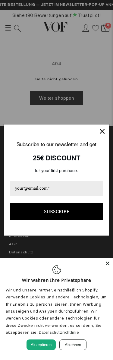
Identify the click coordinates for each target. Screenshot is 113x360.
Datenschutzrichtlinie (59, 332)
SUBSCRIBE (56, 211)
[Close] (108, 263)
